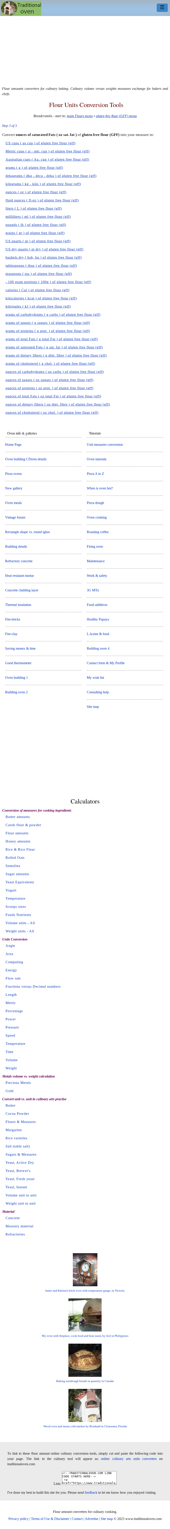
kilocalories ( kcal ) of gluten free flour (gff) (41, 298)
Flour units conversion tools (86, 104)
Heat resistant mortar (19, 575)
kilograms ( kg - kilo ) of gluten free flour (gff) (43, 184)
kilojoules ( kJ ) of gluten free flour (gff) (38, 306)
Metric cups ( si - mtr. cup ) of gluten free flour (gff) (48, 151)
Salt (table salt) (18, 1146)
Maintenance (96, 561)
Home (21, 8)
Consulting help (98, 692)
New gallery (13, 488)
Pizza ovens (13, 474)
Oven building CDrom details (25, 459)
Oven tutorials (96, 459)
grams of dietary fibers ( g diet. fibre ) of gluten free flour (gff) (56, 355)
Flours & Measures (21, 1122)
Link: (57, 1484)
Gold (10, 1091)
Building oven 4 (98, 648)
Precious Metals (18, 1083)
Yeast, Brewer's (18, 1171)
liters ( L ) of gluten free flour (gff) (34, 208)
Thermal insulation (18, 605)
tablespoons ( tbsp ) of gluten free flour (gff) (41, 265)
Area (9, 954)
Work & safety (97, 575)
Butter (10, 1105)
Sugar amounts (17, 874)
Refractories (15, 1234)
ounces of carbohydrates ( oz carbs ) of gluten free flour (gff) (55, 372)
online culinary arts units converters (129, 1459)
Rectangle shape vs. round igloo (27, 532)
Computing (14, 962)
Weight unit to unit (21, 1203)
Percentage (14, 1011)
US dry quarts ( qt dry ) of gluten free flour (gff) (44, 249)
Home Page (13, 444)
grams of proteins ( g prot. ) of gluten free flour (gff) (48, 331)
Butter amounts (18, 817)
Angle (10, 946)
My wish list (95, 677)
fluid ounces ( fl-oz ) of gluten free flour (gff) (42, 200)
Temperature (15, 898)
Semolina (13, 866)
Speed (10, 1035)
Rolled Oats (15, 857)
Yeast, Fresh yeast (20, 1179)
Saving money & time (20, 648)
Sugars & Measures (21, 1154)
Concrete (13, 1218)
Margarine (14, 1130)
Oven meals (13, 503)
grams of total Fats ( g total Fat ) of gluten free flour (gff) (52, 339)
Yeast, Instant (16, 1187)
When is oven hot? (100, 488)
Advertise (91, 1519)
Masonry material (19, 1226)
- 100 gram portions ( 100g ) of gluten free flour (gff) (48, 282)
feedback (91, 1492)
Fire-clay (11, 634)
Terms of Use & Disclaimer (50, 1519)
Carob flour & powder (23, 825)
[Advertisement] (85, 49)
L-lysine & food (98, 634)
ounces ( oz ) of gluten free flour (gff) (36, 192)
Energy (11, 970)
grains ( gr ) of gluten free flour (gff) (35, 233)
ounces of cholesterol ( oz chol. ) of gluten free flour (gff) (52, 412)
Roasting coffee (98, 532)
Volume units (16, 923)
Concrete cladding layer (21, 590)
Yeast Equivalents (20, 882)
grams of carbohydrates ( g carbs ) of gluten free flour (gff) (53, 314)
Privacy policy (18, 1519)
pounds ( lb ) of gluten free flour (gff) (36, 225)
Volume (12, 1060)
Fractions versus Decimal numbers (33, 986)
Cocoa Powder (17, 1113)
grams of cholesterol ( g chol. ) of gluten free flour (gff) (50, 363)
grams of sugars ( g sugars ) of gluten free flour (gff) (48, 323)
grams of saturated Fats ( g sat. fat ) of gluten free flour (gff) (54, 347)
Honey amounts (18, 841)
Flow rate (13, 978)
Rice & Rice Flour (20, 849)
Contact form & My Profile (106, 663)
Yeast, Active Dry (20, 1162)
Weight (11, 1068)
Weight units (16, 931)
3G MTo (93, 590)
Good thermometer (18, 663)
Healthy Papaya (98, 619)
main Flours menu (80, 116)
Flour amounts (17, 833)
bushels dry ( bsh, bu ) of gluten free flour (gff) (44, 257)
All (32, 923)
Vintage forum (15, 517)
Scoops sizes (16, 906)
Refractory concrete (19, 561)
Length (11, 995)
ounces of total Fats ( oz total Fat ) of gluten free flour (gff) (53, 396)
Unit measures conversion (105, 444)
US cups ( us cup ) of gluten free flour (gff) (40, 143)
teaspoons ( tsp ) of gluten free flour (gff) (39, 274)
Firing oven (95, 546)
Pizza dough (95, 503)
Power (11, 1019)
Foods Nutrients (18, 915)
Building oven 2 (16, 692)
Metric (11, 1003)
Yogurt (11, 890)
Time (10, 1052)
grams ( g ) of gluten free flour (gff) (34, 167)
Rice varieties (16, 1138)
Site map (93, 707)
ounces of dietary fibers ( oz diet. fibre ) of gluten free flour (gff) (58, 404)
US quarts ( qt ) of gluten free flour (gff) (38, 241)
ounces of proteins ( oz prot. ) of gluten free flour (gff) (49, 388)
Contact (77, 1519)
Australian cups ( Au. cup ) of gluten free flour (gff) (47, 159)
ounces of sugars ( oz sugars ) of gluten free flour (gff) (49, 380)
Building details (16, 546)
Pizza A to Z (95, 474)
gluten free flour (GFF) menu (116, 116)
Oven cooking (97, 517)
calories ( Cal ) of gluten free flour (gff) (38, 290)
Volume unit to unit (21, 1195)
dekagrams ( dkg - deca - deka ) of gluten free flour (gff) (51, 176)
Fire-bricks (12, 619)
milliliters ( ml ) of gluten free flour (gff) (38, 216)
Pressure (12, 1027)
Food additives (97, 605)
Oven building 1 (16, 677)
